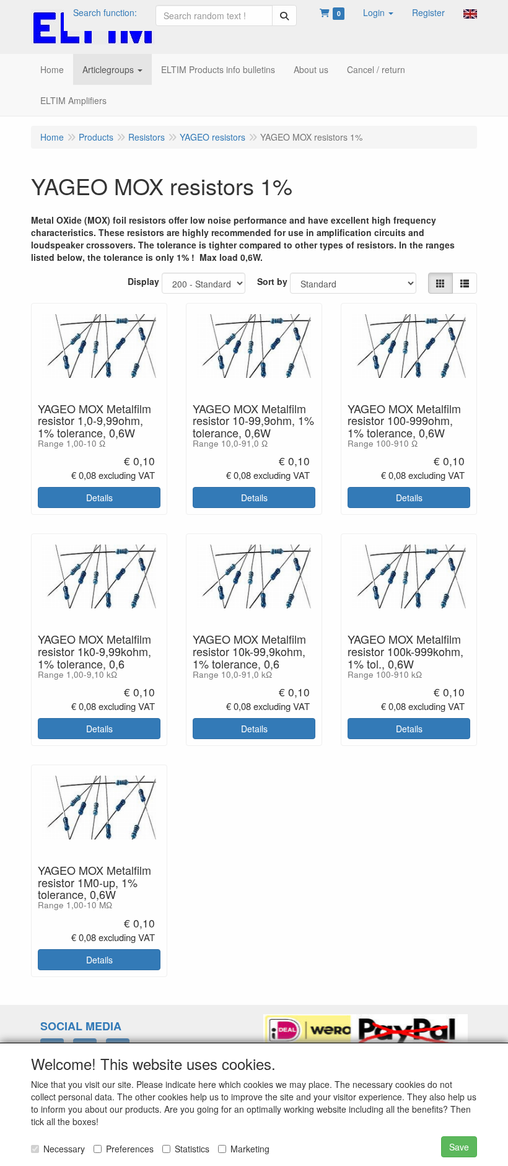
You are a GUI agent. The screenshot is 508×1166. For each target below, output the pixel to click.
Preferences (130, 1148)
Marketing (249, 1148)
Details (99, 497)
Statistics (192, 1148)
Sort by (272, 281)
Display (143, 281)
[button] (378, 12)
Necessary (64, 1148)
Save (459, 1147)
